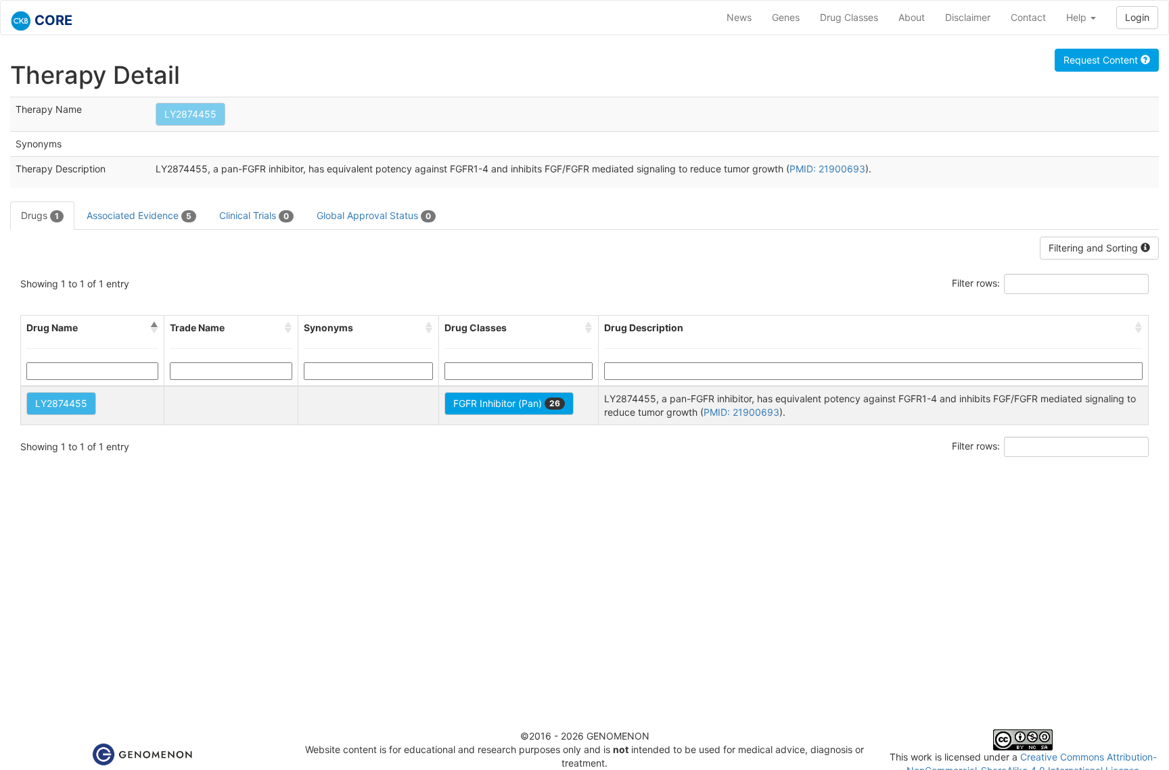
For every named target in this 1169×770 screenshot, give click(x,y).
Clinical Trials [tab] (254, 215)
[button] (154, 328)
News (739, 17)
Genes (786, 17)
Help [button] (1077, 17)
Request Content (1102, 60)
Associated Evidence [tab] (139, 215)
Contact (1028, 17)
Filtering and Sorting (1095, 248)
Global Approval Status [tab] (374, 215)
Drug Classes (849, 17)
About (911, 17)
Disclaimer (967, 17)
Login (1137, 17)
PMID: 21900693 (827, 168)
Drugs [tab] (40, 215)
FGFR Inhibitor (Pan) (506, 403)
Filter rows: (976, 283)
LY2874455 (190, 114)
